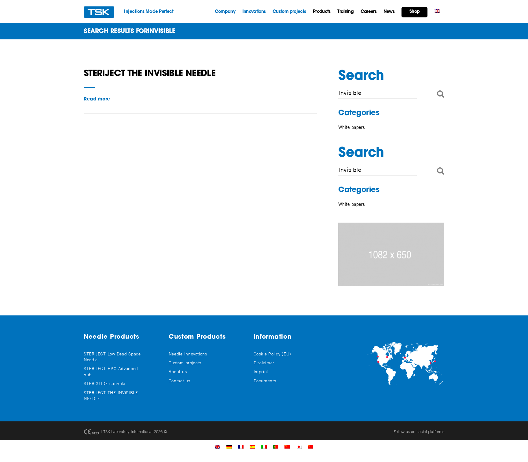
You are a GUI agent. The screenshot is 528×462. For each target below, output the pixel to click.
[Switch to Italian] (264, 446)
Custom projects (289, 11)
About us (178, 371)
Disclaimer (264, 362)
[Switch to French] (241, 446)
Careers (368, 11)
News (388, 11)
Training (345, 11)
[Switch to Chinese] (310, 446)
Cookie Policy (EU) (272, 353)
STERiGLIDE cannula (105, 383)
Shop (414, 11)
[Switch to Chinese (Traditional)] (287, 446)
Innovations (254, 11)
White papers (351, 127)
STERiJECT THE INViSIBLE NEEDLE (149, 74)
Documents (265, 380)
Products (321, 11)
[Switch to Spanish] (252, 446)
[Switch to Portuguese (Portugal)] (275, 446)
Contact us (179, 380)
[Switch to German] (229, 446)
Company (225, 11)
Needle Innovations (188, 353)
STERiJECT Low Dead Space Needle (112, 356)
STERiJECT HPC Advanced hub (111, 371)
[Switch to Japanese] (299, 446)
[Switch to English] (217, 446)
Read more (97, 99)
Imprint (261, 371)
